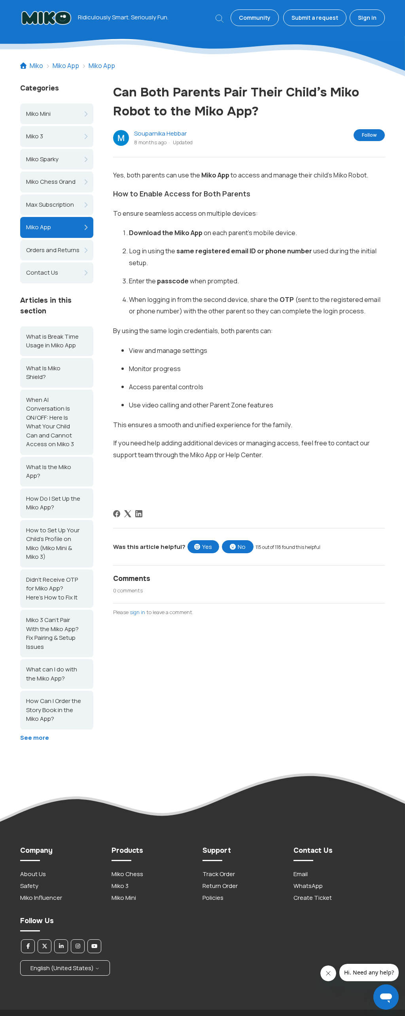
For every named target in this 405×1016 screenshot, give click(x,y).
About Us (33, 874)
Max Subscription (50, 204)
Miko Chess (127, 874)
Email (300, 874)
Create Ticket (312, 897)
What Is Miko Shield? (43, 372)
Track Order (218, 874)
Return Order (220, 886)
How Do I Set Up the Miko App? (53, 503)
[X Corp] (127, 513)
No (242, 547)
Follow (369, 135)
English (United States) (62, 968)
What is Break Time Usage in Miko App (52, 341)
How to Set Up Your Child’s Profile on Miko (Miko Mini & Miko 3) (52, 543)
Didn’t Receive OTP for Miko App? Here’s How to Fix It (52, 588)
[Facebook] (116, 513)
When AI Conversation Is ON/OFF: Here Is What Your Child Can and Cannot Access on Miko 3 (50, 422)
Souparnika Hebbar (160, 133)
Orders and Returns (52, 250)
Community (255, 17)
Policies (212, 897)
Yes (207, 547)
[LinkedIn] (138, 513)
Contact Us (42, 272)
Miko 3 (34, 136)
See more (34, 737)
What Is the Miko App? (48, 471)
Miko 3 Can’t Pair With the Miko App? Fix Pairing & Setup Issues (52, 633)
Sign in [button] (367, 17)
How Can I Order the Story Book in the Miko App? (53, 710)
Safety (29, 886)
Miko (36, 65)
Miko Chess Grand (51, 181)
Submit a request (314, 17)
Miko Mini (38, 113)
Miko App (66, 65)
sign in (137, 612)
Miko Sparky (42, 159)
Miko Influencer (41, 897)
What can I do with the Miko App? (51, 673)
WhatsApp (308, 886)
